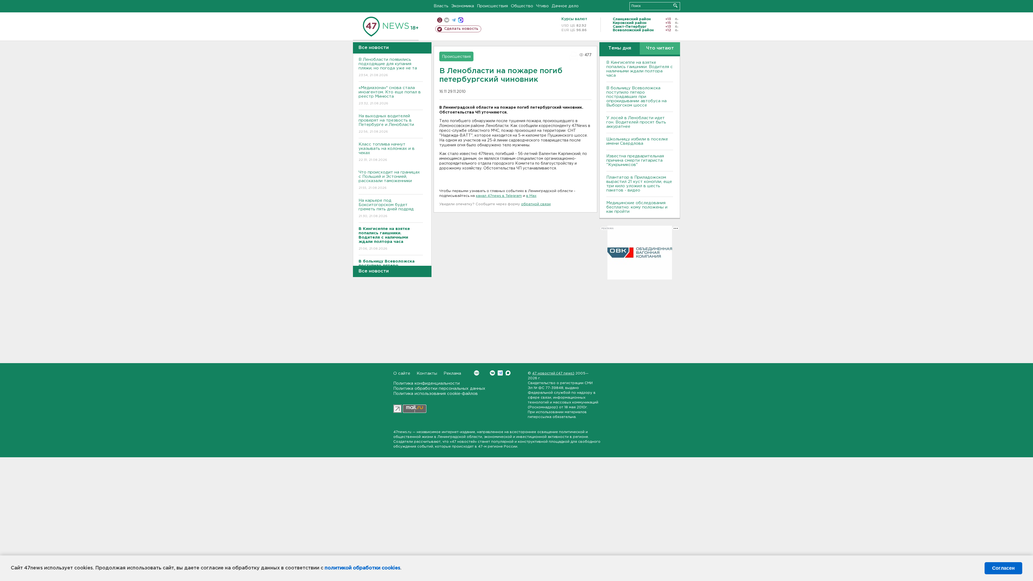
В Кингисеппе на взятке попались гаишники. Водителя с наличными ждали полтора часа (639, 69)
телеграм (453, 20)
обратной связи (536, 204)
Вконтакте (492, 372)
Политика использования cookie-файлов (435, 393)
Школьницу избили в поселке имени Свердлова (637, 141)
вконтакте (446, 20)
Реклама (452, 373)
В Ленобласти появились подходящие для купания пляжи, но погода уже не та (388, 67)
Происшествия (492, 6)
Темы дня (619, 48)
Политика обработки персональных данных (439, 388)
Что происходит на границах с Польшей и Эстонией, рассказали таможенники (389, 180)
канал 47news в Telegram (499, 195)
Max (508, 372)
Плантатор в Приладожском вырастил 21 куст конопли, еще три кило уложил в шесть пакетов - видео (639, 184)
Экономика (462, 6)
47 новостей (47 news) (553, 373)
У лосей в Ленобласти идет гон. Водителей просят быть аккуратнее (636, 122)
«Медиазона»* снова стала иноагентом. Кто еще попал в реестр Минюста (390, 95)
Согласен (1003, 568)
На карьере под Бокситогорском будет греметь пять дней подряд (386, 208)
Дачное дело (565, 6)
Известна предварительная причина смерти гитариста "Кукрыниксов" (635, 160)
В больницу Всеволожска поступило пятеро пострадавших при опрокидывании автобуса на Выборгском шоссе (636, 96)
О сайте (401, 373)
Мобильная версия (439, 20)
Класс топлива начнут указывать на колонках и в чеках (387, 152)
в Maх (531, 195)
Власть (441, 6)
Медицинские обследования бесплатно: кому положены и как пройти (636, 207)
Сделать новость (461, 28)
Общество (522, 6)
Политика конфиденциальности (426, 383)
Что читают (660, 48)
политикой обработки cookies (362, 568)
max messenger (460, 20)
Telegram (500, 372)
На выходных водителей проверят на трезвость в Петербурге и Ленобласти (386, 123)
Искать (675, 5)
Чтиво (542, 6)
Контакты (427, 373)
